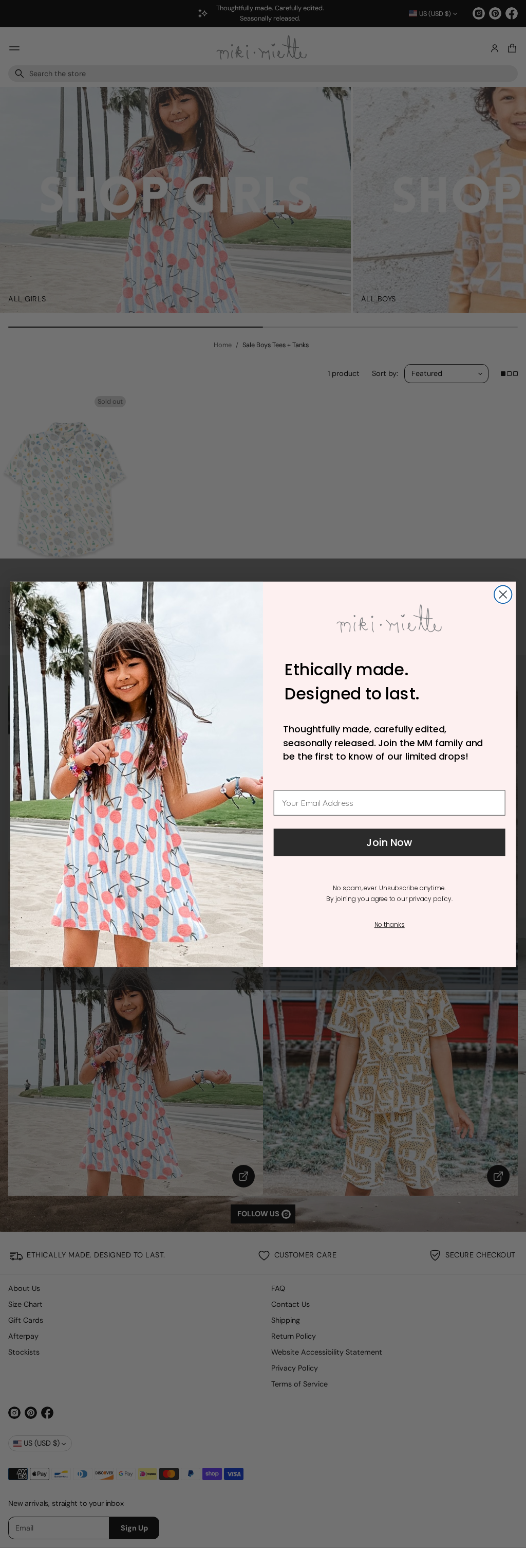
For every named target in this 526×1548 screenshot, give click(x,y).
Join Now (389, 842)
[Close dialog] (503, 594)
